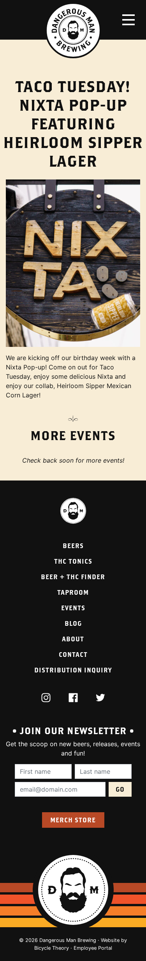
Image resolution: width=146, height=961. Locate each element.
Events (73, 607)
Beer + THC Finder (73, 576)
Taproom (73, 592)
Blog (73, 623)
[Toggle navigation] (128, 19)
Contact (73, 654)
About (73, 638)
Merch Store (73, 819)
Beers (73, 545)
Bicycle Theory (51, 948)
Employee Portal (93, 948)
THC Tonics (73, 561)
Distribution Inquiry (73, 670)
